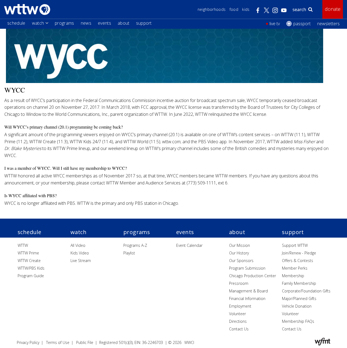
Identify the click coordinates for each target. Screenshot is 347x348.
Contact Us (239, 328)
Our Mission (239, 245)
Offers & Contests (297, 260)
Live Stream (80, 260)
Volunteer (237, 313)
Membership (293, 275)
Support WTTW (295, 245)
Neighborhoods (212, 9)
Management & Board (248, 290)
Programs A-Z (135, 245)
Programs (64, 23)
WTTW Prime (28, 253)
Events (104, 23)
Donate (332, 9)
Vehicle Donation (296, 306)
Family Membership (299, 283)
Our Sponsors (241, 260)
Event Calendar (189, 245)
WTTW (23, 245)
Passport (302, 24)
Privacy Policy (28, 342)
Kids (245, 9)
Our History (239, 253)
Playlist (129, 253)
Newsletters (328, 24)
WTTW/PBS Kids (31, 268)
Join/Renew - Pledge (299, 253)
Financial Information (247, 298)
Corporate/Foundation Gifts (306, 290)
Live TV (274, 24)
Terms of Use (57, 342)
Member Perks (294, 268)
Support (144, 23)
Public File (84, 342)
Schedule (16, 23)
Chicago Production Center (252, 275)
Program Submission (247, 268)
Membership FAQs (298, 321)
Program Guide (31, 275)
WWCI (189, 342)
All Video (77, 245)
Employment (240, 306)
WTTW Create (29, 260)
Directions (238, 321)
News (86, 23)
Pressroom (238, 283)
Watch (38, 23)
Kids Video (79, 253)
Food (234, 9)
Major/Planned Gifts (299, 298)
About (124, 23)
